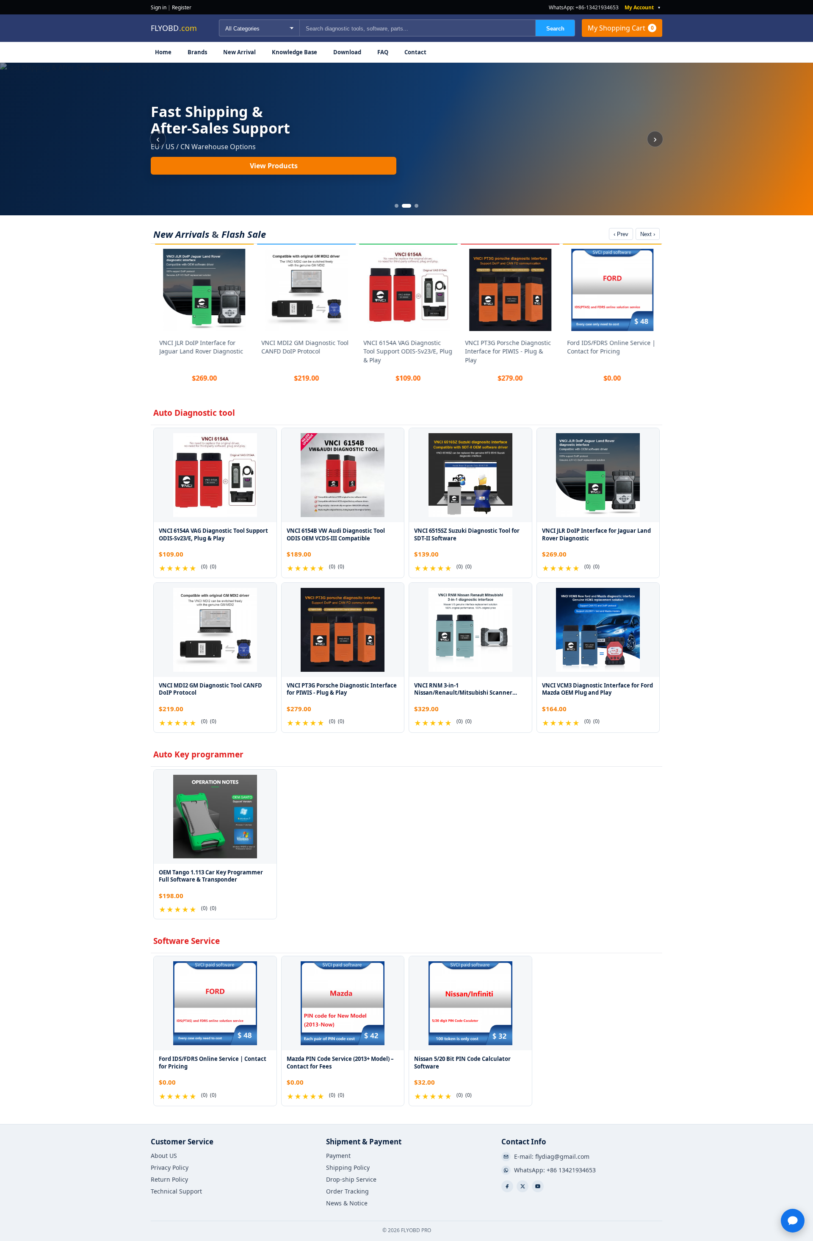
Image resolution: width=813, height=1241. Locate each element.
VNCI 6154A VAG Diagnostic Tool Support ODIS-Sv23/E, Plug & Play (406, 351)
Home (163, 52)
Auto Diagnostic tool (194, 412)
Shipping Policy (348, 1167)
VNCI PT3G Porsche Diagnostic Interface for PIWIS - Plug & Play (506, 351)
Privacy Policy (169, 1167)
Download (347, 52)
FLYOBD (174, 28)
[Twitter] (522, 1186)
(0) (204, 566)
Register (181, 7)
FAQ (382, 52)
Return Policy (169, 1179)
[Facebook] (507, 1186)
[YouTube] (538, 1186)
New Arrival (239, 52)
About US (164, 1156)
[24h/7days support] (793, 1221)
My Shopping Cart (621, 28)
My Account (639, 7)
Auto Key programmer (198, 754)
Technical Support (176, 1191)
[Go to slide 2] (406, 206)
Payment (338, 1156)
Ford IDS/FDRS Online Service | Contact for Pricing (609, 347)
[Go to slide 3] (416, 206)
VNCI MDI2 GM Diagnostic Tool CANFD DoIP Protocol (303, 347)
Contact (415, 52)
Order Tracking (347, 1191)
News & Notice (347, 1203)
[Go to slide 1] (396, 206)
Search (555, 28)
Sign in (158, 7)
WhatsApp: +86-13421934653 (584, 7)
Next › (647, 234)
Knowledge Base (294, 52)
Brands (197, 52)
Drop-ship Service (351, 1179)
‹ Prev (621, 234)
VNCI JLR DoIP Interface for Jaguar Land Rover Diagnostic (199, 347)
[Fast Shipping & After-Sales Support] (406, 139)
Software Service (186, 940)
